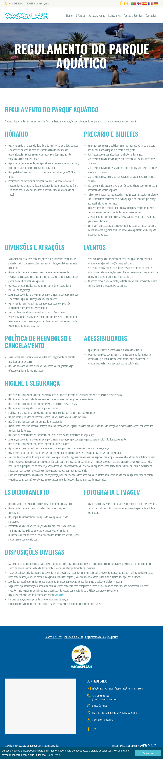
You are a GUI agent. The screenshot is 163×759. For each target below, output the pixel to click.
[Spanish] (144, 4)
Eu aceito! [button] (148, 753)
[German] (155, 4)
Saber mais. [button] (54, 755)
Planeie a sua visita (73, 637)
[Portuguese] (133, 4)
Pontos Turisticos (53, 637)
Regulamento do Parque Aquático (101, 637)
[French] (150, 4)
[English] (139, 4)
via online (59, 595)
